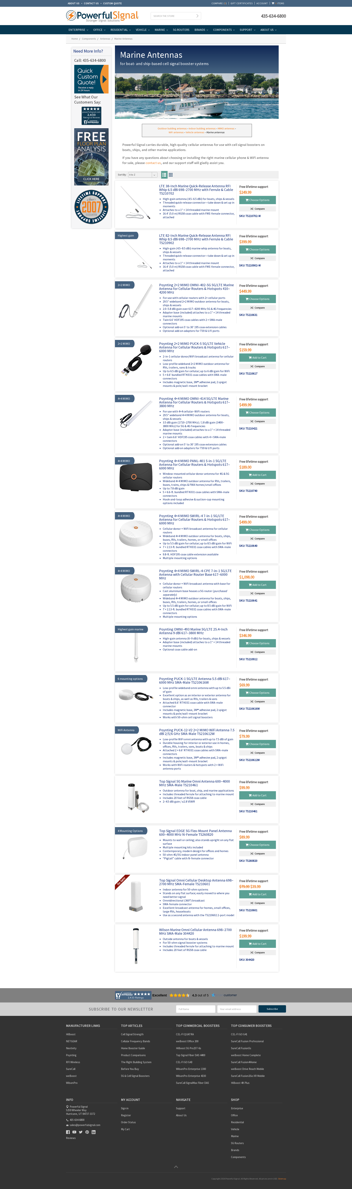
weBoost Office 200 (187, 1041)
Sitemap (282, 1178)
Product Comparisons (133, 1055)
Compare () (219, 3)
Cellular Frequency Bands (135, 1041)
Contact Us (91, 3)
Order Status (128, 1122)
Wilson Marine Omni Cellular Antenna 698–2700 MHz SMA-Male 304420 (195, 931)
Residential (119, 30)
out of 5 (200, 995)
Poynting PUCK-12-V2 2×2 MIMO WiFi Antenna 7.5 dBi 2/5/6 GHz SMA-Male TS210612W (196, 732)
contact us (153, 163)
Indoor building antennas (202, 128)
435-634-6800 (273, 16)
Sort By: (122, 174)
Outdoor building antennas (172, 128)
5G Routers (181, 30)
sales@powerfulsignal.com (85, 1125)
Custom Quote (112, 3)
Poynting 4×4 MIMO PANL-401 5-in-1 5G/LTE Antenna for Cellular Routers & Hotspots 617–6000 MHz (194, 464)
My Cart (125, 1129)
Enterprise (77, 30)
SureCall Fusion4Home (244, 1062)
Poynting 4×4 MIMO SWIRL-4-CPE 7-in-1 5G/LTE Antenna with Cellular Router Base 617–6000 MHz (195, 574)
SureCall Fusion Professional (247, 1041)
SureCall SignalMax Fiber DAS (192, 1083)
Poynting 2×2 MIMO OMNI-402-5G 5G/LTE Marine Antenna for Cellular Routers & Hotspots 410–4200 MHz (196, 288)
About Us (73, 3)
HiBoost (71, 1034)
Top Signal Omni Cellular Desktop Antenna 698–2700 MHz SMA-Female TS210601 (196, 882)
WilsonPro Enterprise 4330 (191, 1076)
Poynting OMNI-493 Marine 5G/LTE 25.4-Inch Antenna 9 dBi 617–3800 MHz (193, 631)
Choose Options (259, 200)
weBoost (71, 1076)
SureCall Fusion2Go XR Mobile (248, 1076)
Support (246, 30)
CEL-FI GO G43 (184, 1062)
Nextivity (71, 1048)
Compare (259, 208)
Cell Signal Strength (132, 1034)
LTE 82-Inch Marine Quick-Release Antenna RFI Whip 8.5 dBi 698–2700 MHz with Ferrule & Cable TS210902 (196, 239)
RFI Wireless (73, 1062)
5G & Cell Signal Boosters (135, 1076)
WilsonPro (72, 1083)
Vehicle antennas (195, 132)
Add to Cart (259, 357)
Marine (160, 30)
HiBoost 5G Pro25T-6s (188, 1048)
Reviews (71, 1138)
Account (262, 3)
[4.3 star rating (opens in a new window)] (180, 995)
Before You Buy (130, 1069)
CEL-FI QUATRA (185, 1034)
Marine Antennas (123, 38)
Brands (200, 30)
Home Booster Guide (133, 1048)
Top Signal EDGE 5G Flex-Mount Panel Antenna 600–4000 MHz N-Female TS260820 (195, 832)
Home (75, 38)
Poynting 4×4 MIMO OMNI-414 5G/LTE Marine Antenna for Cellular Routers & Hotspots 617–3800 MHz (194, 402)
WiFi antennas (176, 132)
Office (98, 30)
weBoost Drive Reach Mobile (247, 1069)
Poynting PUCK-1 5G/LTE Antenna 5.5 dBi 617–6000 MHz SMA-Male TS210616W (194, 680)
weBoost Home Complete (246, 1055)
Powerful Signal (232, 1178)
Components (222, 30)
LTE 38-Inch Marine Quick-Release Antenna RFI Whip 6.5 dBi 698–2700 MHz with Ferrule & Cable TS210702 (196, 190)
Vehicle (141, 30)
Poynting (71, 1055)
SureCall (70, 1069)
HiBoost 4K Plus (240, 1083)
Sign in (125, 1108)
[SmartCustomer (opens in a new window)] (224, 995)
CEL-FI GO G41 (239, 1034)
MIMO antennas (226, 128)
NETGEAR (71, 1041)
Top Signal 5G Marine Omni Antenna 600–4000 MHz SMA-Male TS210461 (194, 783)
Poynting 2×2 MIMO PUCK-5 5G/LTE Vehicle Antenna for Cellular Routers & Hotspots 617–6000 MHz (194, 347)
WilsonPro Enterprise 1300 (191, 1069)
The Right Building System (136, 1062)
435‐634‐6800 (94, 60)
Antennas (105, 38)
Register (126, 1115)
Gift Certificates (242, 3)
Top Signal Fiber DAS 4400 (190, 1055)
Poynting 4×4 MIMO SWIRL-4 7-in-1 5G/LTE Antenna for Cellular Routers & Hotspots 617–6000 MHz (194, 519)
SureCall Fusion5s (241, 1048)
